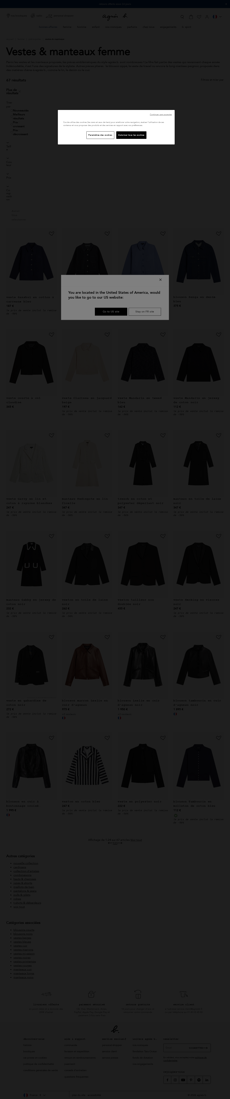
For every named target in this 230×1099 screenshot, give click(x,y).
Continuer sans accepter (161, 114)
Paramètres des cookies (100, 135)
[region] (116, 127)
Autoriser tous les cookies (131, 135)
